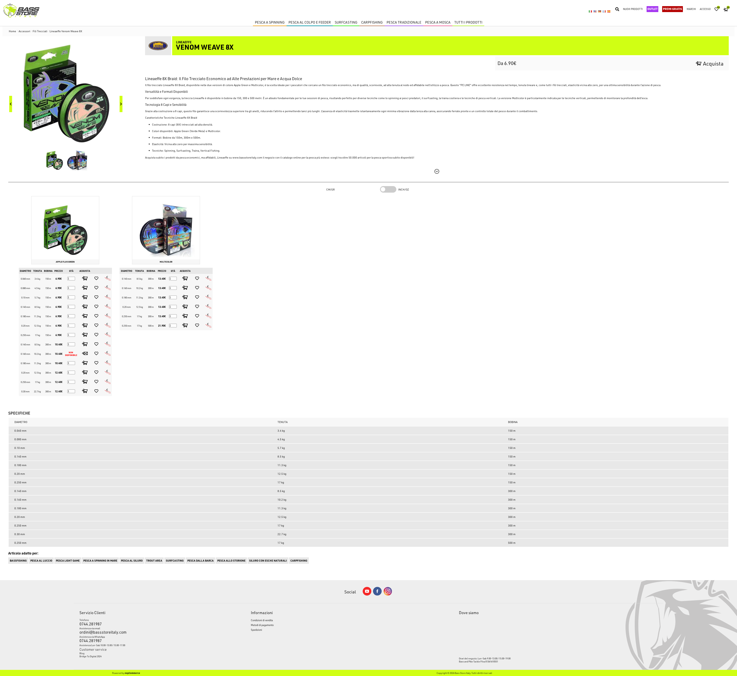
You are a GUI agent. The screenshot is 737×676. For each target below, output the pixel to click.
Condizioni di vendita (262, 620)
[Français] (604, 11)
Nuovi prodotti (633, 9)
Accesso (705, 9)
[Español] (608, 11)
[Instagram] (387, 594)
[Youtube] (367, 594)
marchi (691, 9)
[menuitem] (143, 653)
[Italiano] (590, 11)
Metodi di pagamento (262, 625)
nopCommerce (132, 672)
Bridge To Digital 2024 (90, 656)
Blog (81, 653)
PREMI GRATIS (672, 9)
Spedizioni (256, 629)
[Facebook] (377, 594)
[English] (595, 11)
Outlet (652, 9)
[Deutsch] (599, 11)
